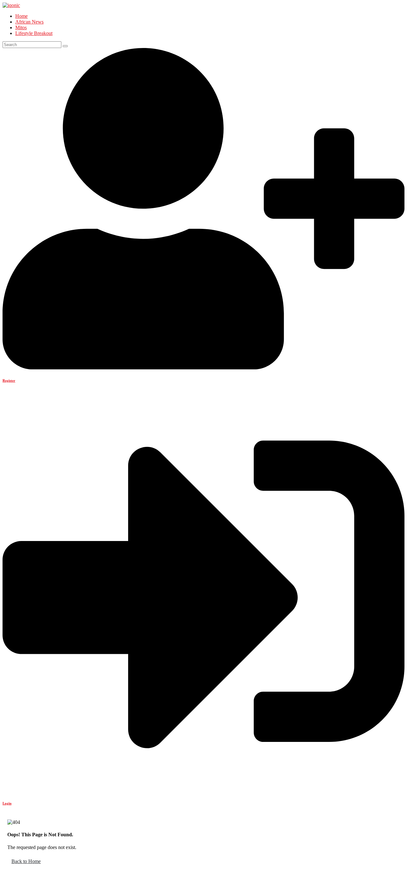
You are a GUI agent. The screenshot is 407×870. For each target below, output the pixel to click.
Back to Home (26, 861)
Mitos (21, 27)
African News (29, 21)
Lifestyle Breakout (33, 33)
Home (21, 16)
